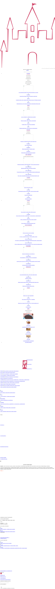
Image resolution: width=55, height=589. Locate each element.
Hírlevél (27, 70)
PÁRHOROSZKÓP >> (3, 538)
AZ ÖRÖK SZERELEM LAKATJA (28, 156)
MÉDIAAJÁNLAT (3, 576)
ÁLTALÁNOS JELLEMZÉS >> (4, 537)
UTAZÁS (28, 287)
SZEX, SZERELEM (28, 154)
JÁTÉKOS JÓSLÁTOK (28, 310)
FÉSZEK (28, 202)
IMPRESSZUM (2, 575)
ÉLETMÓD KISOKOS (28, 342)
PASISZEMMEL (28, 245)
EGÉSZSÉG (28, 129)
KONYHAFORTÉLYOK (28, 179)
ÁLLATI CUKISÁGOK (28, 224)
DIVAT (28, 107)
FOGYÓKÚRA (28, 133)
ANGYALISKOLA (28, 81)
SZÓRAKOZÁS (28, 266)
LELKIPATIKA (28, 75)
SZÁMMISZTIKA (28, 78)
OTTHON (28, 200)
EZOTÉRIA (28, 73)
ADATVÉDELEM (3, 578)
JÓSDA (28, 308)
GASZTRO (28, 177)
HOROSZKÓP (28, 77)
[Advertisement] (27, 349)
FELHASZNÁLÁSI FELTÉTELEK (5, 579)
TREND (28, 105)
